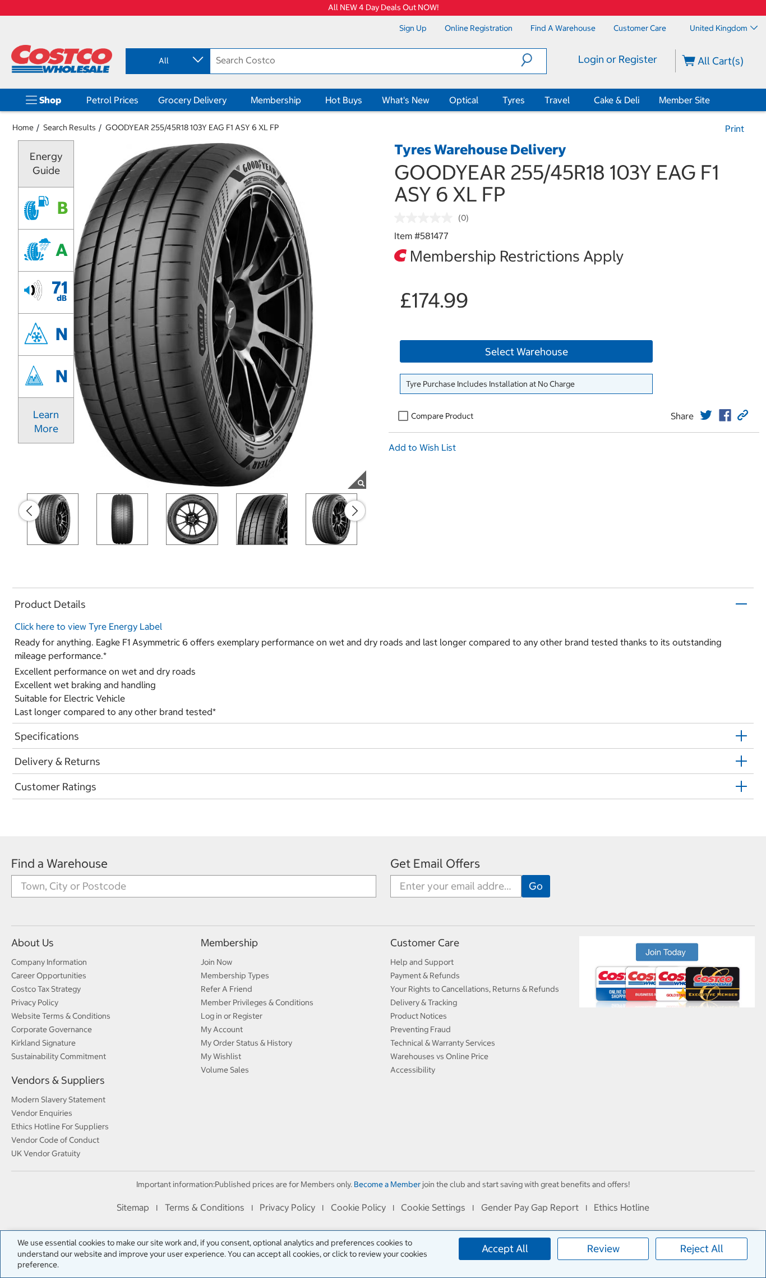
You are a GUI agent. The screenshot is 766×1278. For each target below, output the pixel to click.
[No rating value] (426, 217)
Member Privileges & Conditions (257, 1002)
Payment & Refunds (425, 975)
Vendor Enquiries (41, 1113)
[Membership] (303, 100)
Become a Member (387, 1184)
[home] (61, 59)
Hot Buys (343, 100)
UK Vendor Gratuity (45, 1153)
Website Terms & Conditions (60, 1016)
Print (734, 128)
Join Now (216, 962)
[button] (533, 60)
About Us (32, 942)
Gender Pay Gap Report (530, 1207)
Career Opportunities (48, 975)
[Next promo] (355, 510)
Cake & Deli (616, 100)
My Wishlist (221, 1056)
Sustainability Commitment (58, 1056)
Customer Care (424, 942)
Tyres (513, 100)
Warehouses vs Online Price (439, 1056)
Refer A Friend (226, 989)
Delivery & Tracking (423, 1002)
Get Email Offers (435, 863)
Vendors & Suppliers (58, 1080)
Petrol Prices (112, 100)
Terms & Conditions (204, 1207)
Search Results (69, 127)
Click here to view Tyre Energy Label (88, 626)
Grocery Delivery (192, 100)
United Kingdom (718, 28)
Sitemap (133, 1207)
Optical (463, 100)
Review (603, 1248)
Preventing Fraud (420, 1029)
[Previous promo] (29, 510)
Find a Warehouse (59, 863)
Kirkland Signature (43, 1043)
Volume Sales (225, 1070)
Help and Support (422, 962)
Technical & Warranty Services (442, 1043)
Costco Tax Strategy (46, 989)
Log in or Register (231, 1016)
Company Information (49, 962)
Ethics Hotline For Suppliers (60, 1126)
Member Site (684, 100)
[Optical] (480, 100)
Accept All (505, 1248)
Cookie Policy (358, 1207)
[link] (706, 415)
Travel (557, 100)
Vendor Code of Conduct (55, 1140)
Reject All (701, 1248)
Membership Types (235, 975)
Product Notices (418, 1016)
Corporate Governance (51, 1029)
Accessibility (412, 1070)
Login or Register (617, 59)
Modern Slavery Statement (58, 1099)
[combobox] (167, 60)
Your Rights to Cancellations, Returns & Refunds (474, 989)
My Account (222, 1029)
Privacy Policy (34, 1002)
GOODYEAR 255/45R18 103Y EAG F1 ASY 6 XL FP (192, 127)
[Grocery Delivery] (229, 100)
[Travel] (572, 100)
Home (23, 127)
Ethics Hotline (621, 1207)
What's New (406, 100)
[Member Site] (712, 100)
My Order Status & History (246, 1043)
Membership (276, 100)
